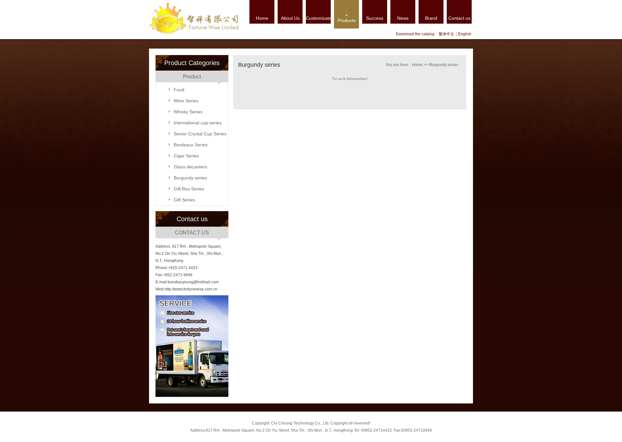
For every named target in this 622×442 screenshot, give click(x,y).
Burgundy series (190, 177)
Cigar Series (186, 155)
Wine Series (186, 100)
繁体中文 (446, 34)
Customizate (318, 18)
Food (179, 89)
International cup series (198, 122)
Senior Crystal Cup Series (200, 133)
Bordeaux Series (191, 144)
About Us (290, 18)
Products (347, 20)
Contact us (459, 18)
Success (374, 18)
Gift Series (184, 199)
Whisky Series (188, 111)
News (403, 18)
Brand (431, 18)
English (464, 34)
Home (262, 18)
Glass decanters (190, 166)
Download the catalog (415, 34)
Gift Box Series (189, 188)
